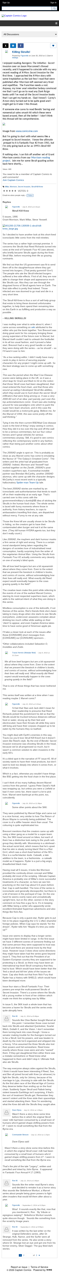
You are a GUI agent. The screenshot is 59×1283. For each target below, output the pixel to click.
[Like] (53, 45)
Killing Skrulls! (21, 52)
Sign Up (6, 2)
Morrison (13, 187)
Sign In (53, 2)
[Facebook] (21, 45)
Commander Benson (20, 1135)
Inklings (15, 58)
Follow (30, 195)
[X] (6, 45)
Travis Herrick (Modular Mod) (24, 653)
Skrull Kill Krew (37, 187)
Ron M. (15, 1016)
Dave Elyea (16, 1110)
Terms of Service (39, 1267)
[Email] (13, 45)
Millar (7, 187)
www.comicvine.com (27, 131)
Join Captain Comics (13, 180)
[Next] (39, 1255)
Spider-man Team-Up (27, 482)
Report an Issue (19, 1267)
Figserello (24, 56)
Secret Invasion (24, 187)
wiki (33, 327)
